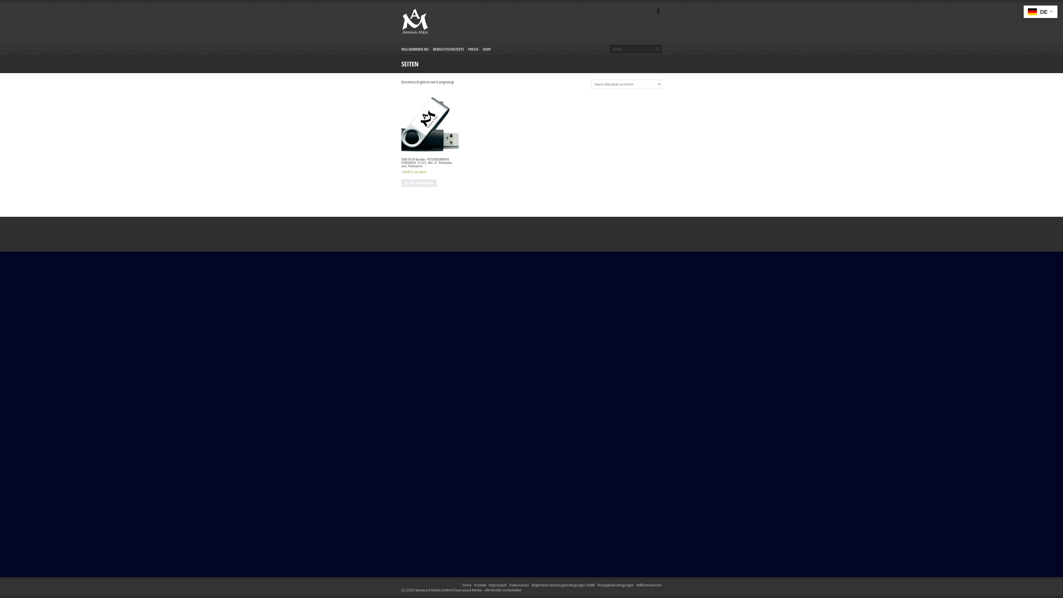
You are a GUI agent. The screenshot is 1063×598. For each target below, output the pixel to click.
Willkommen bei (415, 49)
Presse (473, 49)
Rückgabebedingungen (616, 585)
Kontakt (480, 585)
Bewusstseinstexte (448, 49)
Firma (467, 585)
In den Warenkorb (419, 183)
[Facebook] (658, 11)
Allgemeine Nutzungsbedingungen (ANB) (563, 585)
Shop (487, 49)
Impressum (498, 585)
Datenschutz (519, 585)
